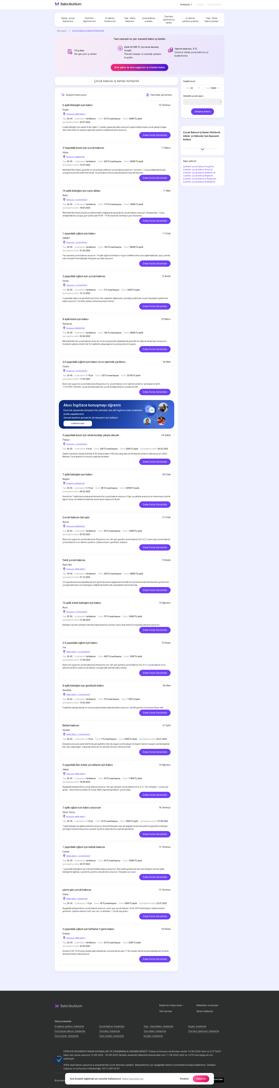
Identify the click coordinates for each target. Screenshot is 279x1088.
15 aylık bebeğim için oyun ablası (81, 190)
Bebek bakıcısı (70, 725)
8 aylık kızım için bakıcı (75, 319)
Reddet (184, 1078)
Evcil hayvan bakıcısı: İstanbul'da (70, 1031)
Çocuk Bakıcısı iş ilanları (148, 19)
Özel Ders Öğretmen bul (89, 19)
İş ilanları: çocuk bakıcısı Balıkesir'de (199, 172)
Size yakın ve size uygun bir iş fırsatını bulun (139, 67)
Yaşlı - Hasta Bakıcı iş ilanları (211, 19)
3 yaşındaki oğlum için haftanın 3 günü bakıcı (88, 929)
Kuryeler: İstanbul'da (153, 1036)
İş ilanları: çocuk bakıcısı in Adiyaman (199, 179)
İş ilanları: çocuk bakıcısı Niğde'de (198, 175)
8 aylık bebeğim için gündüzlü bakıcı (83, 685)
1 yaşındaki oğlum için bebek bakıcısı (83, 847)
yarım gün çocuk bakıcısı (76, 889)
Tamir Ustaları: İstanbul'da (111, 1036)
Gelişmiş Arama (202, 111)
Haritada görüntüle (161, 94)
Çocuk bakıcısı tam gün (76, 517)
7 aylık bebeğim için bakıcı (77, 474)
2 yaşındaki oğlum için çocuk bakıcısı (83, 276)
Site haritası (165, 1011)
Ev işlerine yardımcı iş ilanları (190, 19)
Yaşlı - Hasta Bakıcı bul (129, 19)
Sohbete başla (77, 423)
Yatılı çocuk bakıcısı (73, 560)
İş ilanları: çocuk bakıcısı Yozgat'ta (198, 166)
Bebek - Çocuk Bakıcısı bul (68, 19)
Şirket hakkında (204, 1011)
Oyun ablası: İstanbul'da (155, 1031)
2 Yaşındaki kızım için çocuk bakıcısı (83, 147)
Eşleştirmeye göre (76, 94)
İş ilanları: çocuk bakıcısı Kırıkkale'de (199, 182)
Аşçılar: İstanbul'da (197, 1026)
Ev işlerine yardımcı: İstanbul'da (69, 1026)
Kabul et (201, 1078)
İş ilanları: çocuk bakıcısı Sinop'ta (197, 169)
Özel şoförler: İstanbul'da (66, 1036)
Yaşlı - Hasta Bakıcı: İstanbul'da (158, 1026)
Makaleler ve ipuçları (207, 1005)
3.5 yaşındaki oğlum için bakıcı (79, 642)
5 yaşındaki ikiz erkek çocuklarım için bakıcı (87, 764)
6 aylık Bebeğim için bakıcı (77, 105)
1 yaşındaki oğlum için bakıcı (78, 233)
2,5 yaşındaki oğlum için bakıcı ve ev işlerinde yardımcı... (94, 361)
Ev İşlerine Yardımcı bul (110, 19)
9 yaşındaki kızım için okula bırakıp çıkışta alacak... (91, 435)
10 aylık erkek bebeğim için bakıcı (81, 602)
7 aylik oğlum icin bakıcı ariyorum (81, 807)
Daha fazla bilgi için (132, 1078)
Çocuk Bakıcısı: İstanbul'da (111, 1026)
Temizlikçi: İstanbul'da (109, 1031)
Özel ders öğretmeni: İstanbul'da (203, 1031)
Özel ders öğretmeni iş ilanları (169, 19)
